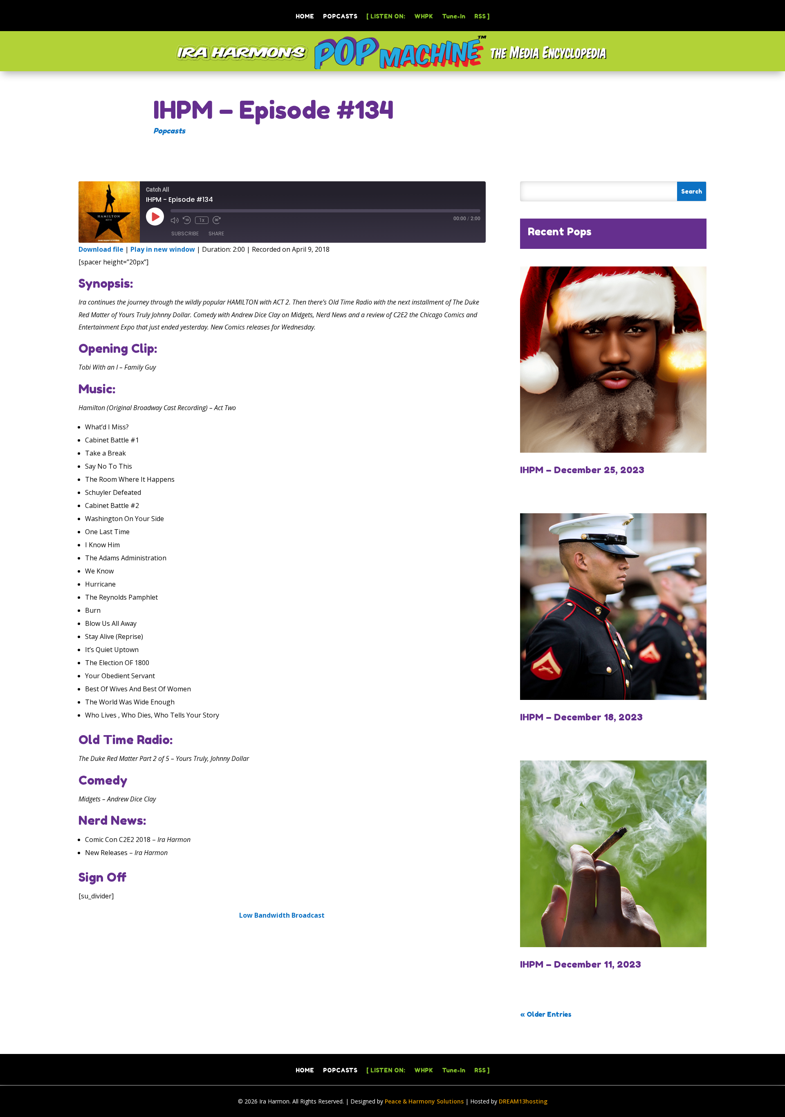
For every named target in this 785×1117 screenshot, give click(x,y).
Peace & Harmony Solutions (424, 1101)
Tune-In (453, 17)
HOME (305, 17)
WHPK (423, 17)
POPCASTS (340, 17)
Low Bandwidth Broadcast (282, 915)
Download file (100, 249)
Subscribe (185, 233)
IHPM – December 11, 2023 (580, 964)
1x (201, 220)
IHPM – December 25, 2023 (582, 469)
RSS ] (481, 17)
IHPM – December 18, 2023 (581, 716)
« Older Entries (546, 1014)
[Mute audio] (174, 220)
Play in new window (162, 249)
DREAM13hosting (523, 1101)
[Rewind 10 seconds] (187, 220)
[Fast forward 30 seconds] (217, 220)
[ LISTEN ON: (385, 17)
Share (216, 233)
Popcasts (169, 130)
